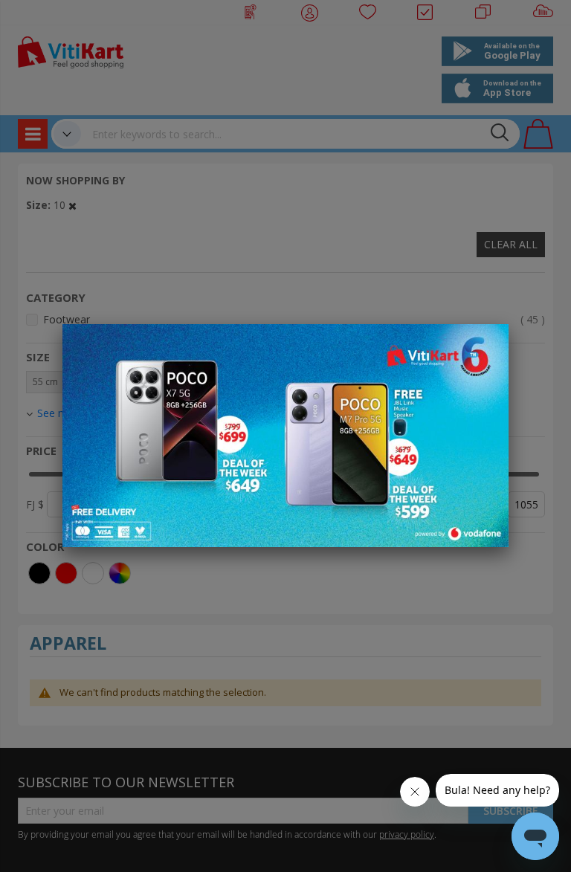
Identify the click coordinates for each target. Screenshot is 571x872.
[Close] (487, 343)
